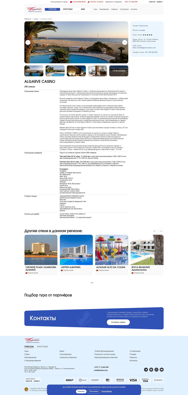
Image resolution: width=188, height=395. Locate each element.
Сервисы (114, 9)
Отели (36, 19)
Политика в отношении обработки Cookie (151, 388)
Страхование (65, 354)
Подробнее (107, 391)
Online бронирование (104, 351)
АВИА (83, 9)
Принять (81, 391)
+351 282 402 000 (151, 52)
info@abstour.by (101, 370)
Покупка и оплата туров (105, 354)
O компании (124, 9)
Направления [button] (104, 9)
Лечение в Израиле (68, 357)
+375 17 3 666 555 (101, 367)
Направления (30, 357)
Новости (133, 357)
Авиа (62, 351)
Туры (95, 9)
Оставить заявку (118, 322)
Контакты (134, 9)
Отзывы (133, 354)
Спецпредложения (32, 360)
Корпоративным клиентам (106, 357)
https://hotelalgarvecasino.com (144, 48)
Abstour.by (27, 19)
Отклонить (93, 391)
